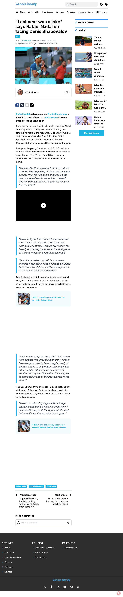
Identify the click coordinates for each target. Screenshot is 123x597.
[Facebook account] (51, 586)
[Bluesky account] (71, 586)
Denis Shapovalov (57, 114)
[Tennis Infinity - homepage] (26, 4)
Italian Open (51, 117)
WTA (37, 12)
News (22, 12)
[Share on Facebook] (17, 105)
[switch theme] (101, 4)
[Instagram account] (58, 586)
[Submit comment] (68, 523)
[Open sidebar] (16, 11)
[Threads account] (78, 586)
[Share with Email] (27, 105)
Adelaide (71, 12)
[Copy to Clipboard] (32, 105)
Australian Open (85, 12)
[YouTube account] (64, 586)
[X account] (44, 586)
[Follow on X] (67, 92)
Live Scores (47, 12)
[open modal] (106, 4)
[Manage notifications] (119, 593)
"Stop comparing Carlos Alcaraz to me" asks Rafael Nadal (48, 298)
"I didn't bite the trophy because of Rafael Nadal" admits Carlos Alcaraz (48, 426)
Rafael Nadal (23, 114)
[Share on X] (22, 105)
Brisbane (60, 12)
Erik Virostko (26, 40)
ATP (30, 12)
